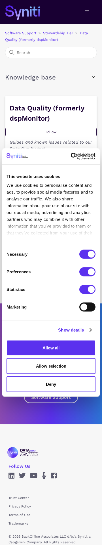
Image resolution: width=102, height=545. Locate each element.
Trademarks (18, 523)
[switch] (87, 271)
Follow (51, 132)
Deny (51, 384)
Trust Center (18, 498)
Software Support (20, 33)
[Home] (28, 12)
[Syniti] (23, 452)
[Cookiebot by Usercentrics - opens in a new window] (71, 156)
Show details (71, 330)
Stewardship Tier (58, 33)
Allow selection (51, 365)
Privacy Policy (19, 506)
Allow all (51, 347)
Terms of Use (19, 515)
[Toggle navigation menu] (87, 11)
